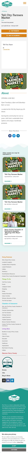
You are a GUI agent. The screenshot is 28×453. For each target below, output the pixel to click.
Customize (14, 449)
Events (4, 370)
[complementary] (14, 442)
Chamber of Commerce (9, 303)
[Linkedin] (12, 380)
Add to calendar (14, 35)
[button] (10, 135)
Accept (14, 446)
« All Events (4, 11)
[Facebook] (8, 380)
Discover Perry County (9, 353)
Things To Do (6, 279)
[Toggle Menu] (24, 3)
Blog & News (6, 375)
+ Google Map (6, 49)
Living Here (6, 329)
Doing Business (7, 257)
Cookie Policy (20, 442)
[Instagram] (4, 380)
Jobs (3, 373)
